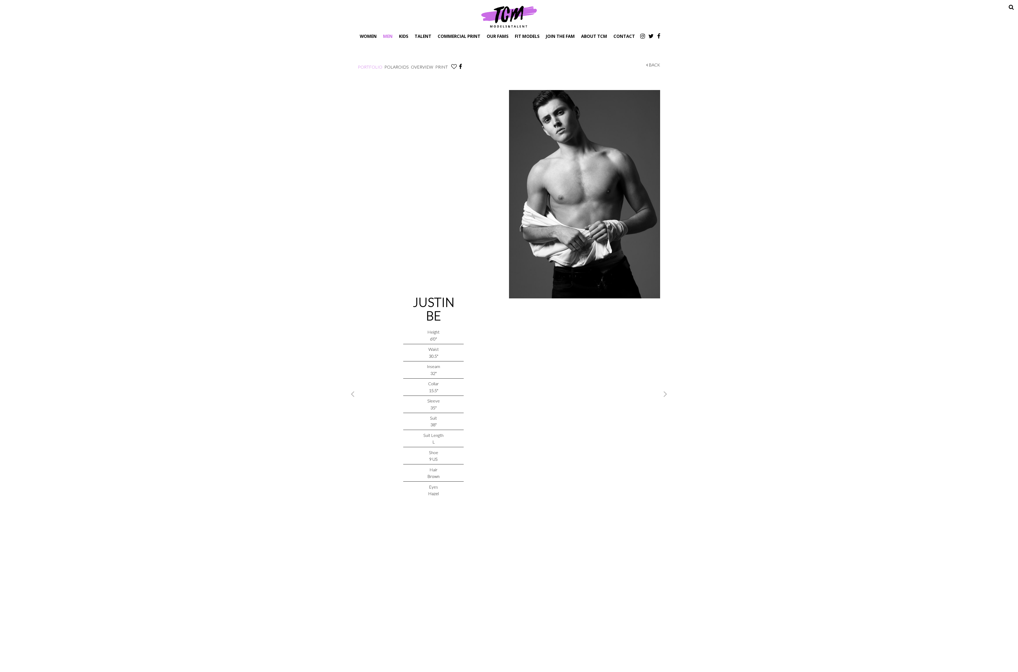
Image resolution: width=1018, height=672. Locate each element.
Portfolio (370, 66)
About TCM (594, 36)
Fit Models (527, 36)
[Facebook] (658, 36)
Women (368, 36)
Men (388, 36)
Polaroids (396, 66)
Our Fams (497, 36)
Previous (352, 393)
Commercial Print (459, 36)
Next (665, 393)
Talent (423, 36)
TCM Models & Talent (509, 16)
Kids (403, 36)
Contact (624, 36)
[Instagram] (642, 36)
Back (654, 64)
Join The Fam (560, 36)
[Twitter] (651, 36)
